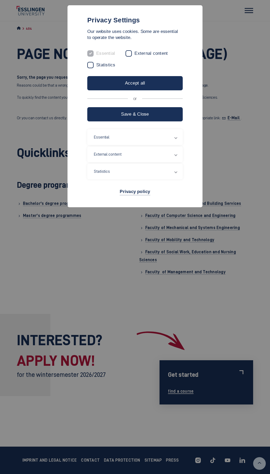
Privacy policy (135, 191)
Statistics (105, 64)
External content (151, 53)
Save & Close (135, 114)
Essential (105, 53)
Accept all (135, 83)
